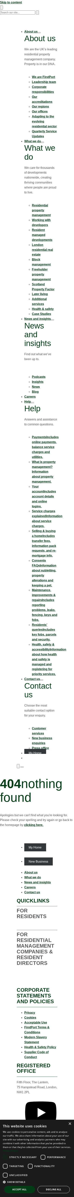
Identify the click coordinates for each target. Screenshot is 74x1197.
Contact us (36, 723)
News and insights (33, 369)
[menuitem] (40, 84)
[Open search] (18, 766)
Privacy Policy (10, 1150)
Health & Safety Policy (40, 1047)
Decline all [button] (53, 1189)
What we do (37, 200)
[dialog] (37, 1158)
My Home (35, 847)
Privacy (29, 1012)
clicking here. (33, 825)
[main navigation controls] (22, 767)
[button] (37, 1182)
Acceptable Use (35, 1022)
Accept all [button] (19, 1189)
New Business (38, 861)
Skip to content (11, 2)
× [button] (69, 1123)
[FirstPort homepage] (37, 23)
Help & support (39, 432)
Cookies (30, 1017)
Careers (30, 887)
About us (35, 72)
